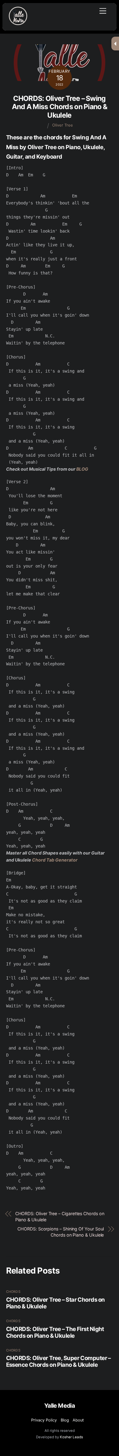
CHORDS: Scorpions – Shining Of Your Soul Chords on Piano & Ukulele (60, 1231)
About (78, 1420)
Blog (65, 1420)
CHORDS (13, 1292)
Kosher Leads (71, 1437)
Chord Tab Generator (55, 859)
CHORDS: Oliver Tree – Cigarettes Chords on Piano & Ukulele (59, 1216)
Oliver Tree (62, 125)
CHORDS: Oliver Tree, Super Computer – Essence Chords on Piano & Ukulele (58, 1361)
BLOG (82, 469)
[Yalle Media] (18, 22)
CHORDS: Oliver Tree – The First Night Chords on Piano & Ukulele (55, 1332)
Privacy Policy (44, 1420)
